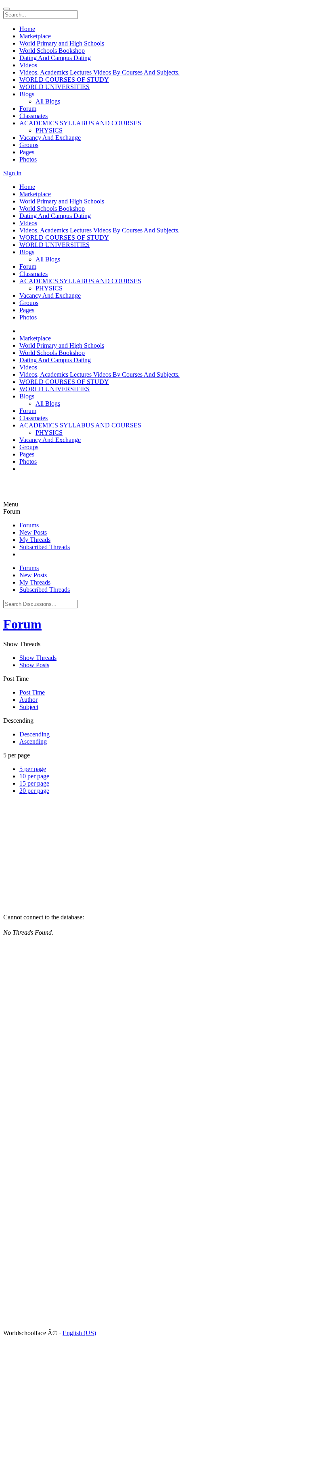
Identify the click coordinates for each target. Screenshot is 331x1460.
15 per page (34, 783)
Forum (22, 624)
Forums (29, 525)
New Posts (33, 532)
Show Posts (34, 665)
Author (28, 699)
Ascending (33, 741)
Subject (28, 706)
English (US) (79, 1332)
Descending (34, 734)
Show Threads (38, 657)
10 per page (34, 776)
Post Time (32, 692)
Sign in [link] (12, 173)
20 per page (34, 790)
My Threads (34, 539)
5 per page (32, 768)
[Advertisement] (51, 489)
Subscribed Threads (44, 546)
